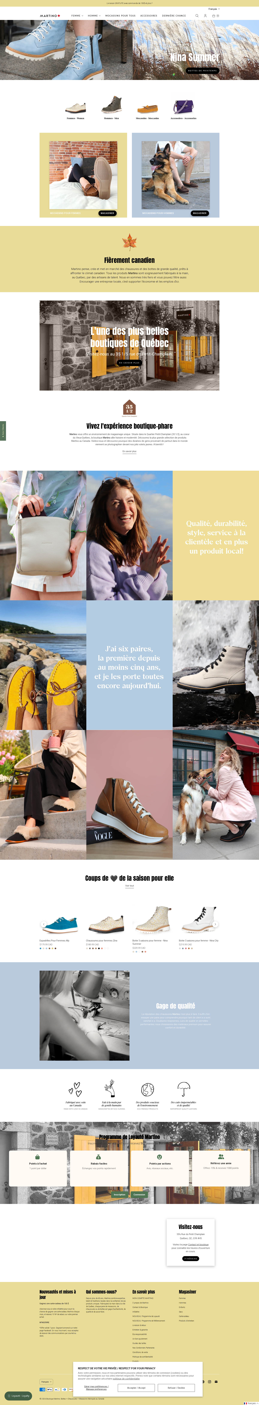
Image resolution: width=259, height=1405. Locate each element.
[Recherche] (197, 15)
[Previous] (44, 924)
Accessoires (148, 15)
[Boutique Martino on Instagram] (209, 1381)
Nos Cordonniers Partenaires (143, 1348)
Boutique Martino (53, 1399)
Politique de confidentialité (142, 1357)
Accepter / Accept (136, 1388)
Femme (75, 15)
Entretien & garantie (140, 1330)
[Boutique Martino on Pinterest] (203, 1381)
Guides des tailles (139, 1343)
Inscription (119, 1194)
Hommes (182, 1303)
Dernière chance (174, 15)
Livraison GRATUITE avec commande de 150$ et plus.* (129, 3)
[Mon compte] (205, 15)
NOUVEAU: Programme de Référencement (148, 1321)
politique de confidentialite (126, 1378)
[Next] (215, 924)
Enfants (182, 1307)
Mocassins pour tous (120, 15)
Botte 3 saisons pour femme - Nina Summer (150, 942)
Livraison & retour (139, 1325)
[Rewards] (18, 1395)
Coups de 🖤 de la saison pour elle (129, 878)
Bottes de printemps (202, 70)
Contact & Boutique (140, 1307)
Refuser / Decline (176, 1388)
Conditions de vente (140, 1352)
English (135, 1361)
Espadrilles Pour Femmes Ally (54, 940)
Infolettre (135, 1312)
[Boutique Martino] (50, 15)
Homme (93, 15)
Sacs (181, 1312)
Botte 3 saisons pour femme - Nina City (198, 940)
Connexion (139, 1194)
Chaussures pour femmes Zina (101, 940)
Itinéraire (190, 1259)
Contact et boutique (198, 1244)
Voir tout (129, 885)
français (213, 9)
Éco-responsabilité (139, 1334)
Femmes (182, 1298)
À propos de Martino (140, 1303)
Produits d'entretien (186, 1321)
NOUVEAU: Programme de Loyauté (146, 1316)
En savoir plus (129, 363)
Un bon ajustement (139, 1339)
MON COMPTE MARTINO (142, 1298)
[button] (251, 1403)
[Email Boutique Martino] (216, 1381)
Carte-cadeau (184, 1316)
